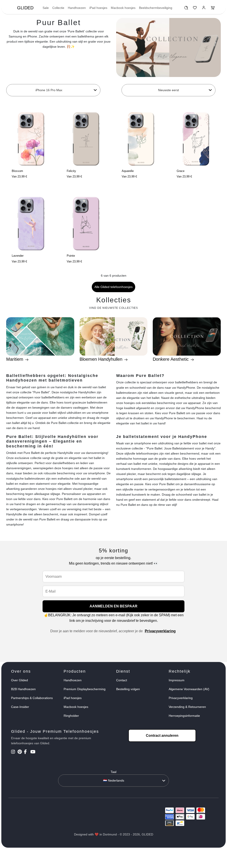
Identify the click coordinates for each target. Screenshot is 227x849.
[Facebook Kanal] (26, 752)
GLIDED (25, 7)
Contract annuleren (162, 735)
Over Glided (19, 680)
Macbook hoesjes (123, 8)
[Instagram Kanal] (14, 752)
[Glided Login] (203, 9)
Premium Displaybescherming (85, 689)
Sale (46, 8)
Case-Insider (20, 707)
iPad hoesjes (98, 8)
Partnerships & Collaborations (32, 698)
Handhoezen (77, 8)
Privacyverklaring (160, 631)
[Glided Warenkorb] (212, 9)
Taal (113, 772)
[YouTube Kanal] (33, 752)
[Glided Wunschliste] (186, 9)
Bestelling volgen (128, 689)
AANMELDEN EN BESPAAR (113, 606)
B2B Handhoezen (23, 689)
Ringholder (71, 715)
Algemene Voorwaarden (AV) (189, 689)
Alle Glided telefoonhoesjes (113, 287)
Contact (121, 680)
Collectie (58, 8)
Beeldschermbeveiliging (155, 8)
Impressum (176, 680)
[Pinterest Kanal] (20, 752)
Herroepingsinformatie (184, 715)
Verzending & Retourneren (187, 707)
